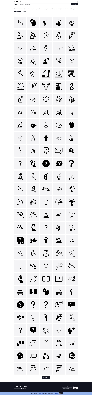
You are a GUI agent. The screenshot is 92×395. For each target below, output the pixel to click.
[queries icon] (46, 176)
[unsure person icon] (46, 202)
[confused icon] (72, 292)
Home (30, 1)
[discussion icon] (33, 215)
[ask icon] (46, 292)
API (38, 1)
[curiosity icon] (59, 189)
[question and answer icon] (72, 343)
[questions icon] (46, 151)
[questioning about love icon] (20, 151)
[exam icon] (59, 215)
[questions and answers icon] (72, 369)
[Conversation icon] (46, 279)
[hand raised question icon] (59, 304)
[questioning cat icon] (33, 125)
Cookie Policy (41, 393)
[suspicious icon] (33, 279)
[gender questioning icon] (46, 125)
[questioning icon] (20, 22)
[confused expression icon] (46, 266)
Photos (36, 1)
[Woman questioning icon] (33, 99)
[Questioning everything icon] (46, 99)
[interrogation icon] (46, 189)
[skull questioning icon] (59, 125)
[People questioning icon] (72, 99)
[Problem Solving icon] (20, 317)
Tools (40, 1)
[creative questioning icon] (20, 138)
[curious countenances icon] (72, 215)
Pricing (72, 1)
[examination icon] (59, 253)
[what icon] (72, 176)
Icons (33, 1)
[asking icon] (46, 369)
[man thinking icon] (33, 176)
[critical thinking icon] (72, 279)
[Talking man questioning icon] (72, 138)
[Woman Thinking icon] (20, 176)
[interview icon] (33, 202)
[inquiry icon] (20, 240)
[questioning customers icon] (59, 138)
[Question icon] (59, 151)
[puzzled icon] (33, 227)
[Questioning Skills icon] (72, 125)
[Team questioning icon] (59, 99)
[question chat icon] (33, 330)
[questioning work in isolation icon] (33, 151)
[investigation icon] (59, 369)
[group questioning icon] (20, 112)
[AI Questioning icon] (46, 138)
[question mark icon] (20, 163)
